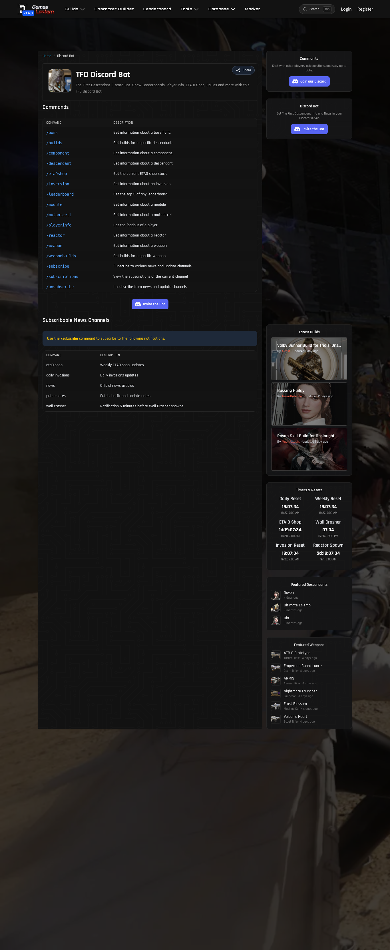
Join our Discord (313, 81)
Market (252, 9)
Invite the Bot (154, 304)
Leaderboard (157, 9)
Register (365, 9)
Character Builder (114, 9)
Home (47, 56)
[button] (243, 70)
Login (346, 9)
